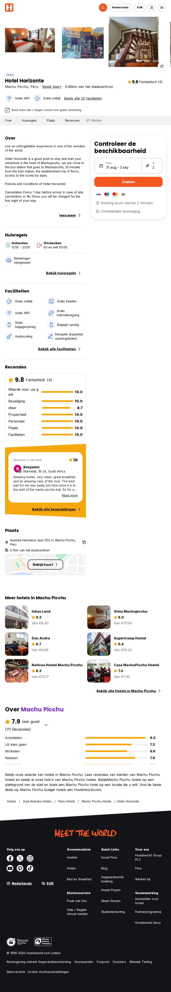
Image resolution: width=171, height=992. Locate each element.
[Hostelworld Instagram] (30, 858)
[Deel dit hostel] (162, 66)
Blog (104, 868)
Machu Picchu (16, 87)
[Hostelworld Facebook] (10, 858)
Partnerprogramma (148, 912)
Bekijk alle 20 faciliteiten (83, 98)
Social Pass (109, 857)
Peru (34, 87)
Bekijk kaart (51, 87)
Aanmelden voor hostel (146, 901)
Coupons (103, 962)
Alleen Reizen (111, 901)
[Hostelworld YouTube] (10, 868)
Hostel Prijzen (111, 890)
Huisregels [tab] (29, 120)
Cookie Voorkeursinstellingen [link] (48, 972)
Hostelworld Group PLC (148, 857)
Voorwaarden (83, 962)
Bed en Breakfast (79, 879)
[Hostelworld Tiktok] (30, 868)
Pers (138, 868)
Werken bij (142, 879)
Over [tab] (8, 120)
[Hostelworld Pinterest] (20, 868)
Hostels (72, 857)
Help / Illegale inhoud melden (77, 912)
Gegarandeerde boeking (112, 879)
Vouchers (119, 962)
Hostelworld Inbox (148, 922)
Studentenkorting (113, 912)
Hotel (10, 74)
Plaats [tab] (51, 120)
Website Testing (140, 962)
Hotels (71, 868)
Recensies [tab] (72, 120)
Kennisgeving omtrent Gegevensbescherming (39, 962)
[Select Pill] (103, 7)
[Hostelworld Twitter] (20, 858)
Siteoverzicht (16, 972)
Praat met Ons (77, 901)
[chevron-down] (46, 725)
